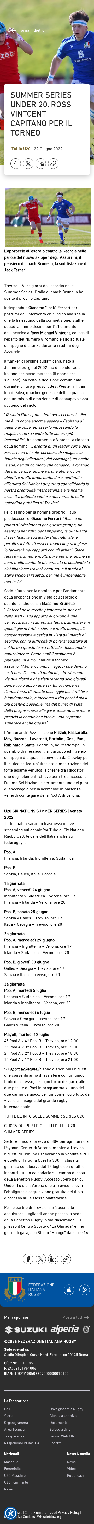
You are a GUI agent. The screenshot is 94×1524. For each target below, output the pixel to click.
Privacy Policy (69, 1512)
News (8, 1489)
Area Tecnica (14, 1429)
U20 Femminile (16, 1482)
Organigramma (16, 1422)
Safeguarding (60, 1429)
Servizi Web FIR (62, 1436)
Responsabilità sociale (21, 1443)
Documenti (58, 1422)
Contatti (55, 1443)
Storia (8, 1416)
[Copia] (53, 163)
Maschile (11, 1462)
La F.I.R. (10, 1409)
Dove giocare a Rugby (66, 1409)
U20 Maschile (15, 1475)
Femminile (12, 1469)
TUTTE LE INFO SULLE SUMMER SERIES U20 (44, 1116)
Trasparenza (14, 1436)
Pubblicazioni (77, 1475)
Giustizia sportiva (63, 1416)
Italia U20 (21, 148)
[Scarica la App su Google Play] (84, 1289)
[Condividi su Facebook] (15, 163)
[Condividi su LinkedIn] (41, 163)
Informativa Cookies (19, 1517)
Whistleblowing (49, 1517)
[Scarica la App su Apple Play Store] (69, 1289)
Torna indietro (31, 30)
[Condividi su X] (28, 163)
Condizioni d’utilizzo (40, 1512)
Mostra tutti (72, 1317)
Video (71, 1469)
